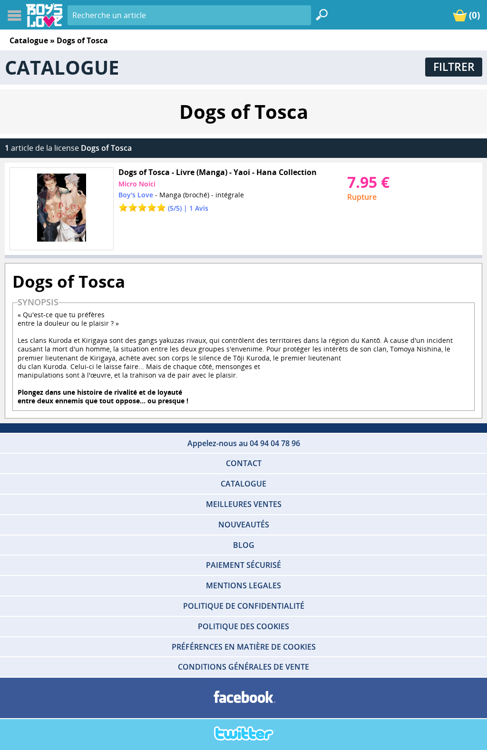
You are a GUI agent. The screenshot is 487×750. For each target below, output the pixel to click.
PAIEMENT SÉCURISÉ (243, 565)
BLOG (243, 545)
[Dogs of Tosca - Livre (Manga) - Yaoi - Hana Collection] (61, 209)
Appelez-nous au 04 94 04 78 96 (243, 443)
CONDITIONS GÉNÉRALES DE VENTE (243, 667)
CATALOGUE (243, 483)
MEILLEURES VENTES (244, 504)
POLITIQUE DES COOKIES (243, 626)
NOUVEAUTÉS (243, 524)
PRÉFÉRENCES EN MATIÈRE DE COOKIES (244, 647)
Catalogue (29, 40)
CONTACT (244, 463)
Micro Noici (137, 183)
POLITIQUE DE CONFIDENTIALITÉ (243, 606)
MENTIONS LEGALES (243, 585)
